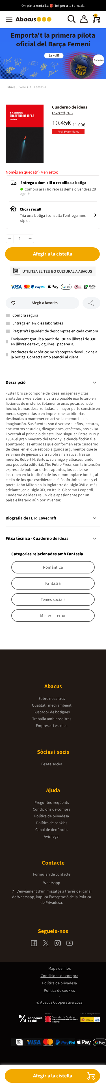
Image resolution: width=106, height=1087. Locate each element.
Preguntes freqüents (51, 802)
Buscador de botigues (51, 712)
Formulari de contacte (51, 874)
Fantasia (40, 87)
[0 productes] (96, 21)
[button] (84, 20)
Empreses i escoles (51, 726)
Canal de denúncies (51, 830)
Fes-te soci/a (51, 764)
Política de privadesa (51, 816)
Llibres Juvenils (17, 87)
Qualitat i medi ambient (52, 705)
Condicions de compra (51, 809)
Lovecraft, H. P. (62, 113)
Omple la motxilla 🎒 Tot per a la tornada (53, 5)
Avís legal (52, 836)
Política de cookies (51, 823)
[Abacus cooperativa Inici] (35, 22)
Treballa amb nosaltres (51, 719)
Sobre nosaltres (51, 698)
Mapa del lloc (59, 968)
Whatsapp (51, 883)
